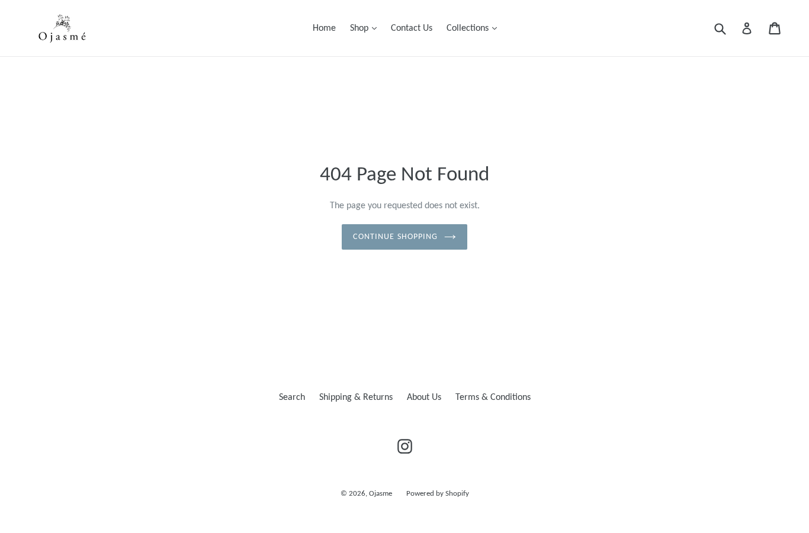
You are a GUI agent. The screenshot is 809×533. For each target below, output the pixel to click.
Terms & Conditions (493, 397)
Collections (475, 28)
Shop (366, 28)
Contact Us (411, 28)
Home (324, 28)
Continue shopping (395, 236)
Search (292, 397)
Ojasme (380, 494)
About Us (424, 397)
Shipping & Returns (356, 397)
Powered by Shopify (437, 494)
